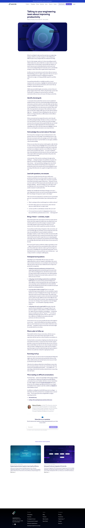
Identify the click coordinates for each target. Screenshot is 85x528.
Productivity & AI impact (32, 521)
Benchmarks (45, 519)
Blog (44, 514)
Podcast (44, 516)
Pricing (37, 4)
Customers (42, 4)
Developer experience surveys (33, 525)
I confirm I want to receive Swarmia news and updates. (37, 430)
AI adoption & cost (31, 519)
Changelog (33, 4)
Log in (74, 4)
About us (50, 4)
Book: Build (45, 521)
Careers (55, 4)
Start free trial (61, 4)
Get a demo (69, 4)
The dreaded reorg (33, 397)
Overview (29, 516)
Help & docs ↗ (61, 519)
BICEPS (53, 385)
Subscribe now (53, 427)
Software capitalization (32, 523)
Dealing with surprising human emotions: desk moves (40, 399)
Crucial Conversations (45, 382)
